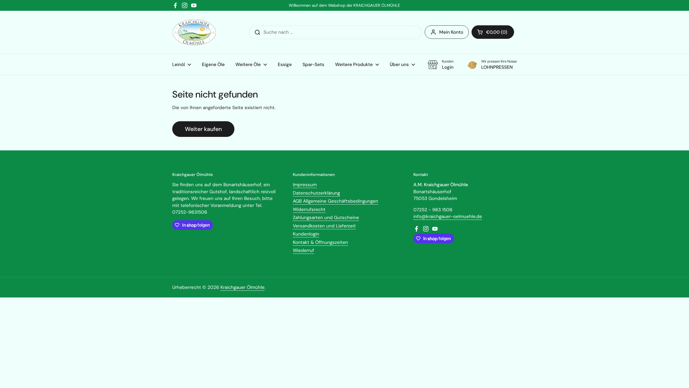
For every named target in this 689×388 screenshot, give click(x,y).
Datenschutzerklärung (316, 193)
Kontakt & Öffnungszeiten (320, 242)
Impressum (305, 185)
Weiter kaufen (203, 129)
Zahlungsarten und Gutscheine (326, 217)
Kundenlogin (306, 234)
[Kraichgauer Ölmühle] (194, 32)
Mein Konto (451, 32)
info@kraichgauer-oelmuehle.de (447, 216)
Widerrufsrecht (309, 209)
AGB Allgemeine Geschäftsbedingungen (335, 201)
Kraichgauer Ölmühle (242, 287)
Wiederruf (303, 250)
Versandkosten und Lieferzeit (324, 226)
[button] (493, 32)
